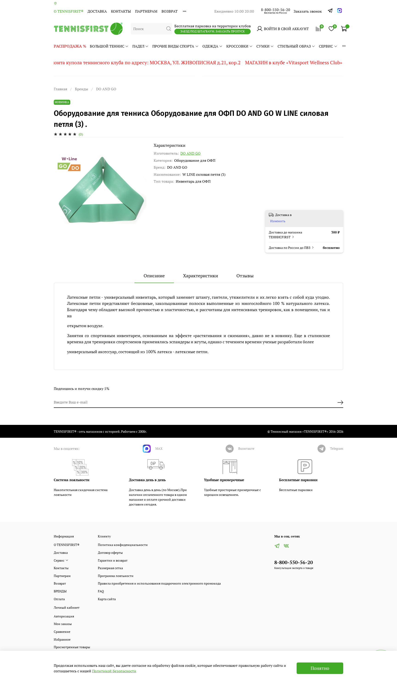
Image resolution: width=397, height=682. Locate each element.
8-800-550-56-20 (275, 9)
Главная (60, 88)
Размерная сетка (110, 568)
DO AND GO (106, 88)
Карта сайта (107, 599)
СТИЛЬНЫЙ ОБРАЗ (294, 46)
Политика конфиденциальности (123, 545)
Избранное (62, 639)
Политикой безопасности (114, 670)
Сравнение (62, 631)
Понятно (320, 668)
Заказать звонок (308, 11)
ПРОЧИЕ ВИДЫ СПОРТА (173, 46)
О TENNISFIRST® (68, 11)
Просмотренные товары (72, 647)
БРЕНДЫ (60, 591)
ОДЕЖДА (210, 46)
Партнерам (146, 11)
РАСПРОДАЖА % (70, 46)
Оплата (59, 599)
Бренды (81, 88)
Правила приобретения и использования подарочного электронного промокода (159, 583)
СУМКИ (262, 46)
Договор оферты (110, 552)
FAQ (101, 591)
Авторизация (64, 616)
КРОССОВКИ (237, 46)
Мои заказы (63, 624)
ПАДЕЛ (138, 46)
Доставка (97, 11)
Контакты (121, 11)
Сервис (326, 46)
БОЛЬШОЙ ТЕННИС (107, 46)
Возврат (170, 11)
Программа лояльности (115, 576)
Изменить (277, 221)
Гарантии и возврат (113, 560)
